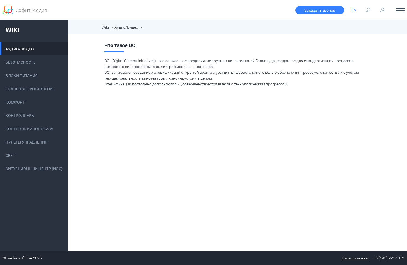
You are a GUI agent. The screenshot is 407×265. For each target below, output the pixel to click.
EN (353, 10)
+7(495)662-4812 (389, 258)
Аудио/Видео (126, 27)
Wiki (12, 30)
